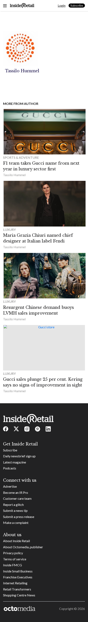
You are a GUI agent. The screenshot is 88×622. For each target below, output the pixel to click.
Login (61, 5)
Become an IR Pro (15, 492)
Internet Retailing (15, 583)
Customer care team (17, 498)
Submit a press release (18, 517)
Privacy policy (13, 553)
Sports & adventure (21, 157)
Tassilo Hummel (14, 175)
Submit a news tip (15, 510)
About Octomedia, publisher (23, 547)
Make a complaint (15, 523)
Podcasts (9, 468)
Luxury (9, 229)
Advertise (10, 486)
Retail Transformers (17, 589)
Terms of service (14, 559)
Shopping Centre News (19, 595)
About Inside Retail (16, 541)
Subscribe (76, 5)
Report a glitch (13, 504)
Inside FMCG (12, 565)
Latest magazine (14, 462)
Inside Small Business (18, 571)
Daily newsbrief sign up (19, 456)
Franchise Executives (17, 577)
